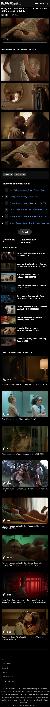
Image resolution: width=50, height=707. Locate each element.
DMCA (4, 672)
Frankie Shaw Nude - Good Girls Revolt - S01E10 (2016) (24, 384)
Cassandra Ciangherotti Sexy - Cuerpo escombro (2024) (31, 297)
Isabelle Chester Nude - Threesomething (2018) (28, 329)
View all (25, 232)
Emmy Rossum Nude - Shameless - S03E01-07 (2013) (29, 216)
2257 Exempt (7, 664)
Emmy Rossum (20, 175)
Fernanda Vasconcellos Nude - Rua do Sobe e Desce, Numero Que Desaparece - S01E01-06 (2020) (24, 564)
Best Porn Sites (7, 677)
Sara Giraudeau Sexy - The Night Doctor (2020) (32, 286)
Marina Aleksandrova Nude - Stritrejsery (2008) (30, 318)
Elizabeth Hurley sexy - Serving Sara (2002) (31, 339)
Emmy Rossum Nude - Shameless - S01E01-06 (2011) (29, 203)
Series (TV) (8, 175)
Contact (5, 668)
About (4, 659)
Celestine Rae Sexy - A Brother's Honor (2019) (32, 254)
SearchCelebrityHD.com (27, 706)
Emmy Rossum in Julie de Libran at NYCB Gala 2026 (29, 210)
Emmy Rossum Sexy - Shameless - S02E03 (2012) (29, 196)
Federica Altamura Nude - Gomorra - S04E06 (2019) (23, 454)
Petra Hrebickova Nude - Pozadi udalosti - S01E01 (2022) (32, 307)
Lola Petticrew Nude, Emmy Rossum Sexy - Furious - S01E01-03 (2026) (29, 190)
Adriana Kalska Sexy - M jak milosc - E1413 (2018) (30, 275)
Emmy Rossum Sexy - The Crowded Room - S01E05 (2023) (29, 223)
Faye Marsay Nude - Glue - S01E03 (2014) (19, 419)
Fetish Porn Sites (8, 681)
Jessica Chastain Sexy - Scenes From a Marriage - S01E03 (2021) (32, 265)
